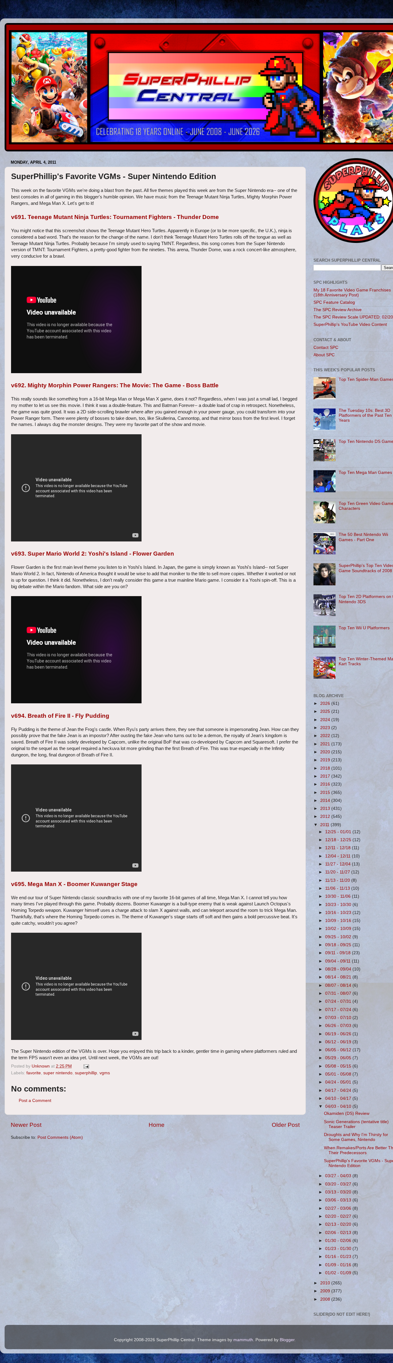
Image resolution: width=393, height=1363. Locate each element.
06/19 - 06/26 (338, 1034)
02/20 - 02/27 (338, 1216)
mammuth (243, 1340)
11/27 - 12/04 (338, 864)
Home (157, 1125)
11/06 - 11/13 (338, 888)
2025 (325, 711)
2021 (325, 744)
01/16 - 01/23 (338, 1256)
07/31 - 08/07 (338, 993)
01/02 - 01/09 (338, 1273)
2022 (325, 735)
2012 (325, 816)
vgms (104, 1073)
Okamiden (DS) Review (346, 1113)
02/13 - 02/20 (338, 1224)
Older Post (286, 1125)
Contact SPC (325, 347)
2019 (325, 760)
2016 (325, 784)
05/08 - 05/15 (338, 1066)
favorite (33, 1073)
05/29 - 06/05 (338, 1058)
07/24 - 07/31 (338, 1001)
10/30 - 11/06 (338, 896)
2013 (325, 808)
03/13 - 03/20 (338, 1192)
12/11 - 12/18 (338, 848)
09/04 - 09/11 (338, 961)
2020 (325, 752)
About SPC (324, 355)
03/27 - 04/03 (338, 1176)
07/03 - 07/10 (338, 1017)
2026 (325, 703)
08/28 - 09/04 (338, 969)
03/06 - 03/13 (338, 1200)
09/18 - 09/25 (338, 945)
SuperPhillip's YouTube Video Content (350, 324)
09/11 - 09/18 (338, 953)
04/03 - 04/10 (338, 1106)
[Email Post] (85, 1066)
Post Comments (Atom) (60, 1137)
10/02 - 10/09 (338, 928)
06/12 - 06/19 (338, 1042)
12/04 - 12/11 (338, 856)
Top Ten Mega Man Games (365, 472)
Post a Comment (35, 1100)
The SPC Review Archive (337, 309)
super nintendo (57, 1073)
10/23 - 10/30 (338, 904)
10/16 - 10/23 (338, 912)
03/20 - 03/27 (338, 1184)
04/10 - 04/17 (338, 1098)
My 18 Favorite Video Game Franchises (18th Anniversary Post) (352, 292)
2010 (325, 1283)
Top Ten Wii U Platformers (364, 628)
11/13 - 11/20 (338, 880)
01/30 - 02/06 (338, 1240)
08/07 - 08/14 (338, 985)
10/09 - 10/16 (338, 920)
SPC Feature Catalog (334, 302)
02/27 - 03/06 (338, 1208)
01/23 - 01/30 (338, 1248)
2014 (325, 800)
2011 (325, 824)
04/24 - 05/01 (338, 1082)
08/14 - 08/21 (338, 977)
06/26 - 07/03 (338, 1025)
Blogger (287, 1340)
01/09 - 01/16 (338, 1265)
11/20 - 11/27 (338, 872)
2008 (325, 1299)
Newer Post (26, 1125)
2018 (325, 768)
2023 (325, 727)
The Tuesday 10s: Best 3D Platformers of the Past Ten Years (365, 415)
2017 (325, 776)
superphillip (86, 1073)
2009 (325, 1291)
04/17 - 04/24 (338, 1090)
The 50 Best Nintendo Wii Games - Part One (363, 537)
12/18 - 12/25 (338, 840)
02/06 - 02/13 (338, 1232)
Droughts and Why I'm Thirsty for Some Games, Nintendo (356, 1137)
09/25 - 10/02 (338, 937)
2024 (325, 719)
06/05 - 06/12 (338, 1050)
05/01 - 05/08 (338, 1074)
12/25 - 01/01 (338, 832)
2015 (325, 792)
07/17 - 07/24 (338, 1009)
